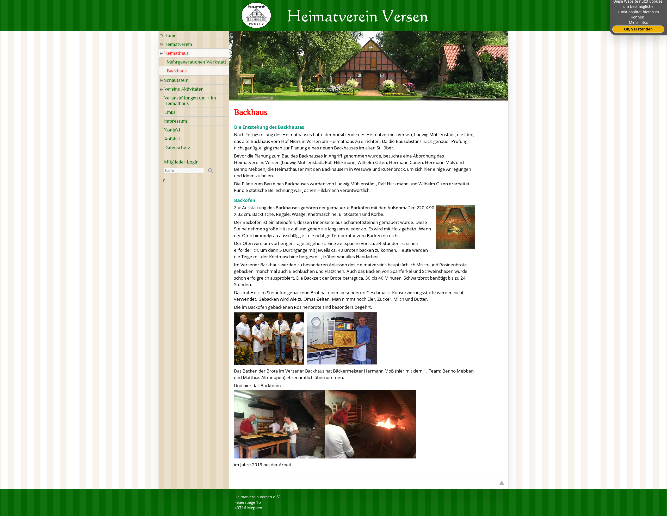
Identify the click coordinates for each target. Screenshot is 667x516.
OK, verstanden (638, 29)
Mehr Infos (638, 22)
